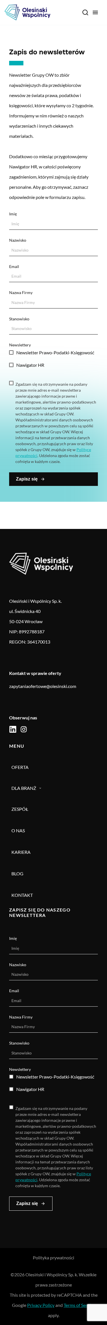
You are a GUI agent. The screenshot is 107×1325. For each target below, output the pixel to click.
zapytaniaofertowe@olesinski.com (42, 686)
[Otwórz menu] (95, 12)
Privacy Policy (40, 1305)
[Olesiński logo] (27, 12)
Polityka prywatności (53, 1257)
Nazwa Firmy (21, 292)
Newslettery (20, 344)
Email (14, 266)
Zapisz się (27, 479)
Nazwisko (17, 240)
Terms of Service (79, 1305)
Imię (13, 213)
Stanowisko (19, 318)
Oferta (20, 767)
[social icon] (13, 729)
